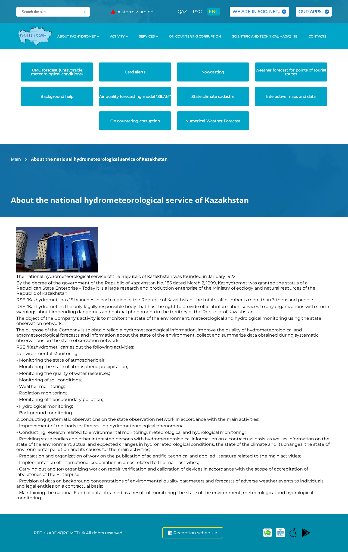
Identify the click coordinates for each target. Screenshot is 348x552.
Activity (117, 36)
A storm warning (134, 11)
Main (16, 159)
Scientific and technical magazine (264, 36)
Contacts (317, 36)
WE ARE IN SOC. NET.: (257, 11)
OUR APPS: (312, 11)
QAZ (182, 11)
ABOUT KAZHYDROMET (76, 36)
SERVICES (147, 36)
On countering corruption (195, 36)
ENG (214, 11)
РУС (197, 11)
